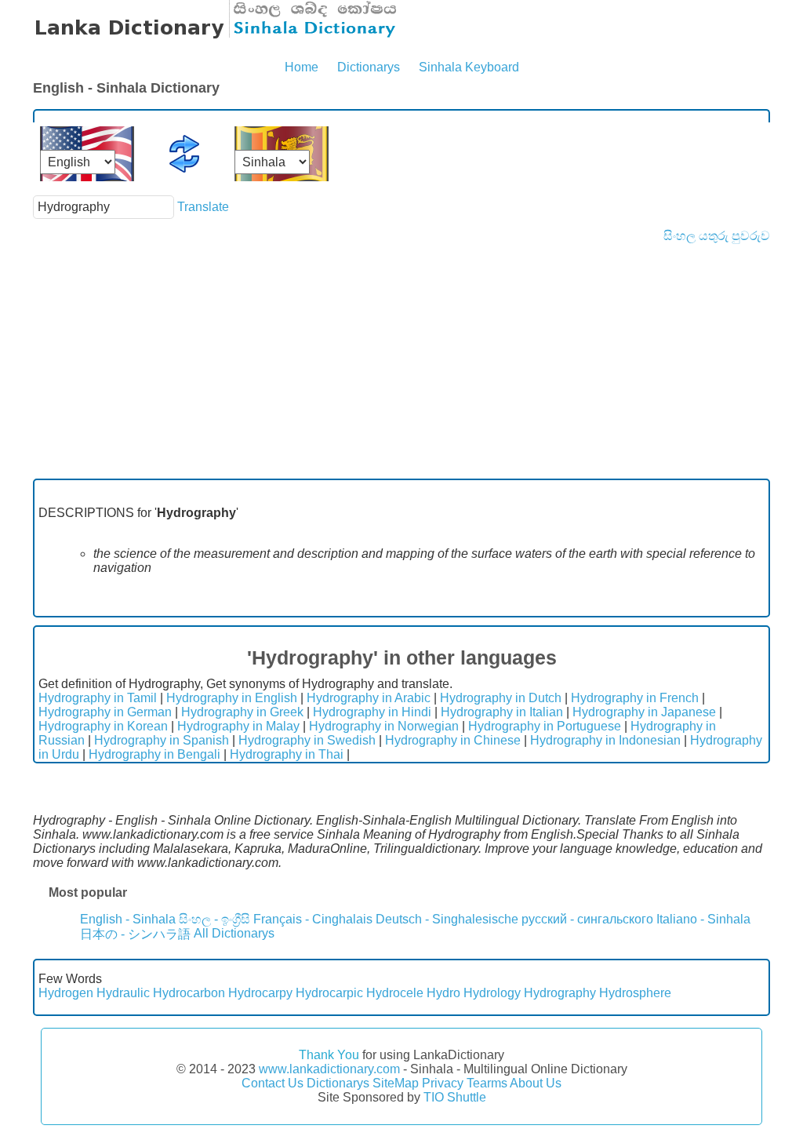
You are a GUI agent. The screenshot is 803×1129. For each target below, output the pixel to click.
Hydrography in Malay (238, 726)
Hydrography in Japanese (644, 712)
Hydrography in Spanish (161, 740)
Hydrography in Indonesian (605, 740)
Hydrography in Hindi (372, 712)
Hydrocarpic (329, 993)
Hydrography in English (231, 698)
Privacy (442, 1083)
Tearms (487, 1083)
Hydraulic (123, 993)
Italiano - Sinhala (703, 919)
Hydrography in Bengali (154, 754)
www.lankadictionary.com (329, 1069)
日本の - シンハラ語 (135, 934)
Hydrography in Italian (502, 712)
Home (301, 67)
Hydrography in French (635, 698)
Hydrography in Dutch (500, 698)
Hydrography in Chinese (453, 740)
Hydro (443, 993)
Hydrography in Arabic (369, 698)
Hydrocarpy (260, 993)
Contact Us (272, 1083)
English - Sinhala (128, 919)
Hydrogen (65, 993)
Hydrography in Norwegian (384, 726)
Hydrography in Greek (242, 712)
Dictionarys (368, 67)
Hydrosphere (635, 993)
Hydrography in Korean (103, 726)
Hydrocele (394, 993)
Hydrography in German (105, 712)
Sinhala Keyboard (469, 67)
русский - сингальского (587, 919)
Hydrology (492, 993)
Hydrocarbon (189, 993)
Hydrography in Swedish (307, 740)
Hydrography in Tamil (97, 698)
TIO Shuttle (454, 1097)
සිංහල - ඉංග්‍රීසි (214, 919)
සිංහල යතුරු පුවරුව (716, 235)
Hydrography (560, 993)
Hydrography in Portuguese (544, 726)
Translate (203, 206)
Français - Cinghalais (312, 919)
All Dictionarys (234, 933)
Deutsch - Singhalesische (447, 919)
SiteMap (395, 1083)
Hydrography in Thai (286, 754)
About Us (535, 1083)
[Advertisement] (401, 361)
